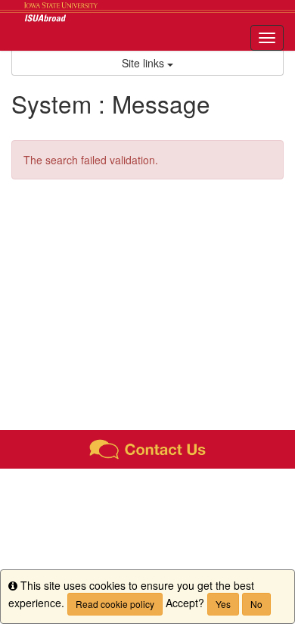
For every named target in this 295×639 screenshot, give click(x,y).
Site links (144, 62)
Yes (223, 603)
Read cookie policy (115, 603)
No (256, 603)
